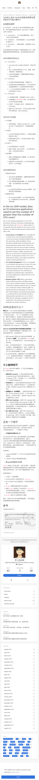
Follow (19, 575)
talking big (7, 532)
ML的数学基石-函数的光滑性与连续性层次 (15, 639)
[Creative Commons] (6, 527)
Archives (9, 8)
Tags (23, 8)
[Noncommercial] (10, 527)
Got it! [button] (18, 777)
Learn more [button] (15, 772)
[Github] (11, 580)
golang (12, 532)
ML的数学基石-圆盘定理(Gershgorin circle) (15, 633)
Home (4, 8)
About (28, 8)
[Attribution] (8, 527)
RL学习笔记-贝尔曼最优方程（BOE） (13, 616)
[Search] (36, 7)
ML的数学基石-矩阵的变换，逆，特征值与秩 (15, 621)
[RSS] (28, 580)
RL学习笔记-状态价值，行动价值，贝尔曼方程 (16, 627)
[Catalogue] (33, 7)
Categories (17, 8)
